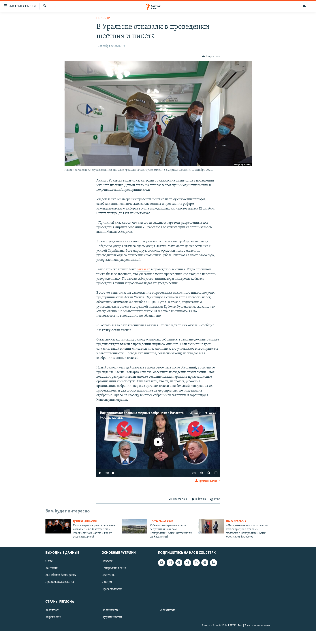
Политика (108, 575)
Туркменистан (112, 617)
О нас (48, 561)
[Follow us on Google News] (204, 562)
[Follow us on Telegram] (187, 562)
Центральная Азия (85, 521)
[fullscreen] (216, 473)
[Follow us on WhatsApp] (196, 562)
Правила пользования (59, 582)
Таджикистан (112, 610)
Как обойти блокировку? (61, 575)
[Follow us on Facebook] (178, 562)
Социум (107, 582)
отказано (143, 269)
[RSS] (213, 562)
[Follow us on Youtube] (161, 562)
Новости (103, 18)
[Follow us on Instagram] (170, 562)
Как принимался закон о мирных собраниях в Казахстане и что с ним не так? (158, 413)
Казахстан (52, 610)
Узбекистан (167, 610)
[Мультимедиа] (304, 6)
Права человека (236, 521)
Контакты (51, 568)
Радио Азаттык (113, 417)
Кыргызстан (53, 617)
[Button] (211, 56)
